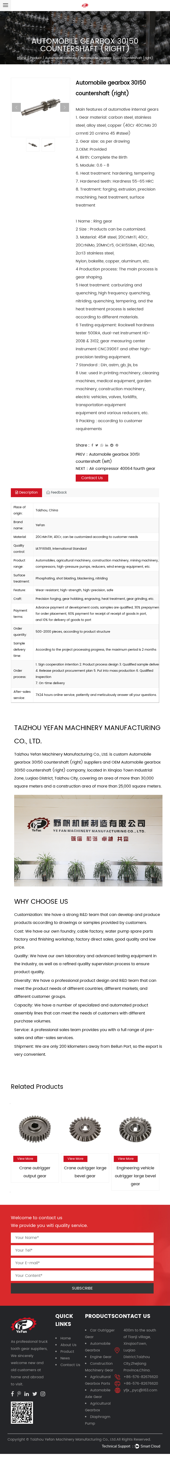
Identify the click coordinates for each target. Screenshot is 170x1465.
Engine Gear (101, 1357)
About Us (68, 1345)
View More (25, 1158)
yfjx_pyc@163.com (140, 1390)
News (65, 1358)
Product (36, 58)
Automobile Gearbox (61, 58)
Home (21, 58)
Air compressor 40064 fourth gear (122, 468)
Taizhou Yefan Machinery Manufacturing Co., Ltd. (73, 1439)
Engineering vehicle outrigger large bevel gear (135, 1176)
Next (64, 107)
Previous (16, 107)
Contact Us (70, 1365)
